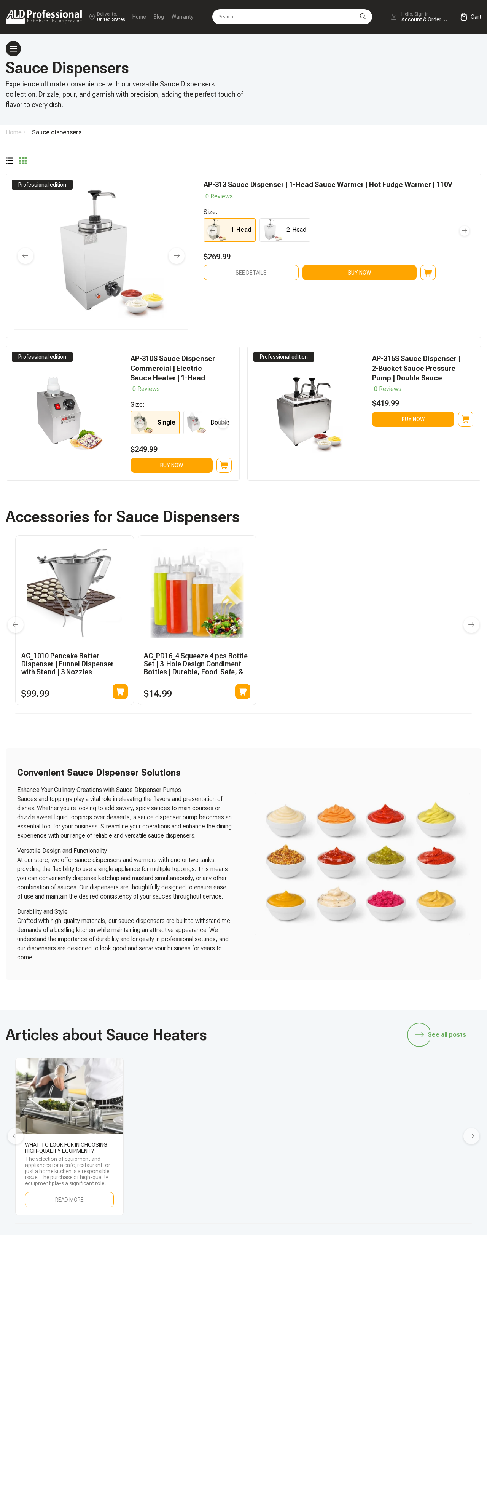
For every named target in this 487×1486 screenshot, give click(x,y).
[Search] (363, 16)
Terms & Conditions (426, 1407)
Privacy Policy (418, 1420)
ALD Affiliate (416, 1318)
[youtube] (431, 1270)
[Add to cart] (120, 691)
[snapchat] (335, 1270)
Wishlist (410, 1368)
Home (139, 17)
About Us (412, 1394)
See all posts (447, 1034)
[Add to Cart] (428, 272)
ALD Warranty (321, 1331)
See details (251, 273)
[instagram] (407, 1270)
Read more (69, 1200)
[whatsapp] (359, 1270)
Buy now (359, 273)
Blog (159, 17)
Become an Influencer (429, 1331)
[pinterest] (455, 1270)
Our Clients (414, 1381)
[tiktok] (311, 1270)
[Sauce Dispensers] (9, 161)
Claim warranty (322, 1381)
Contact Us (318, 1394)
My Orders (316, 1368)
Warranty (182, 17)
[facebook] (383, 1270)
